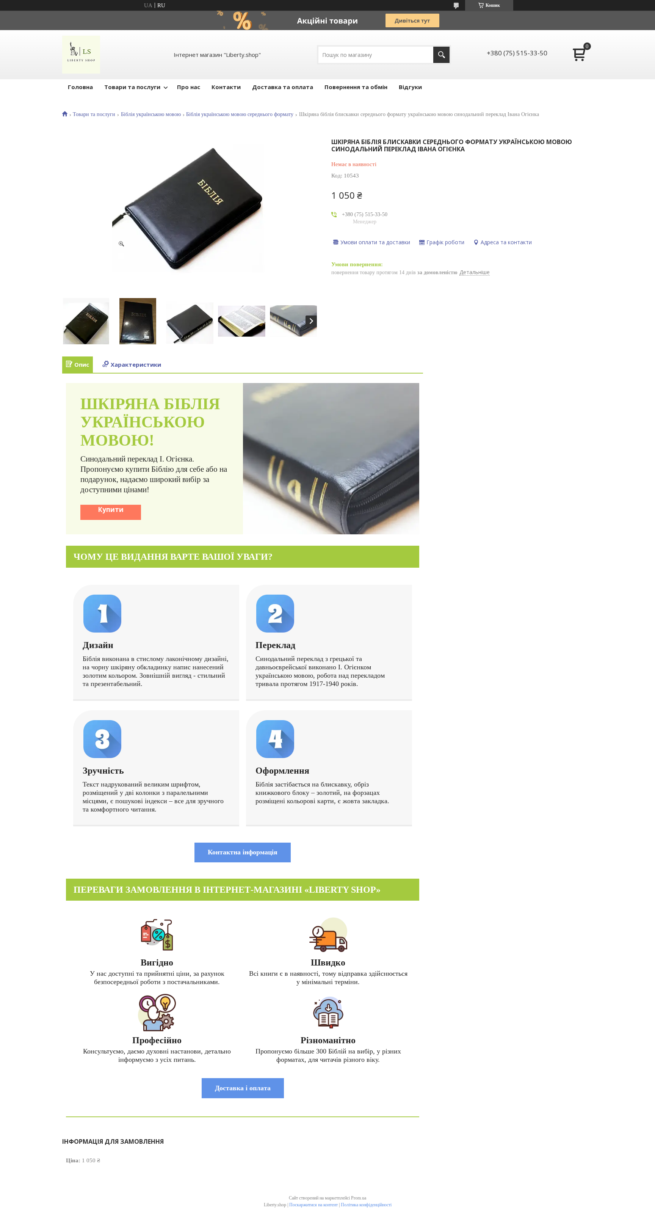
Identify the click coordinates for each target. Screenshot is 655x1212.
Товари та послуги (132, 87)
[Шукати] (441, 55)
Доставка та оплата (282, 87)
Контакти (226, 87)
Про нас (188, 87)
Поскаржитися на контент (313, 1204)
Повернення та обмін (355, 87)
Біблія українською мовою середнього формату (239, 114)
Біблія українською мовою (151, 114)
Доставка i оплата (243, 1088)
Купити (111, 509)
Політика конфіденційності (366, 1204)
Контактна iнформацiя (242, 852)
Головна (80, 87)
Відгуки (410, 87)
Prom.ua (358, 1198)
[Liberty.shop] (81, 55)
